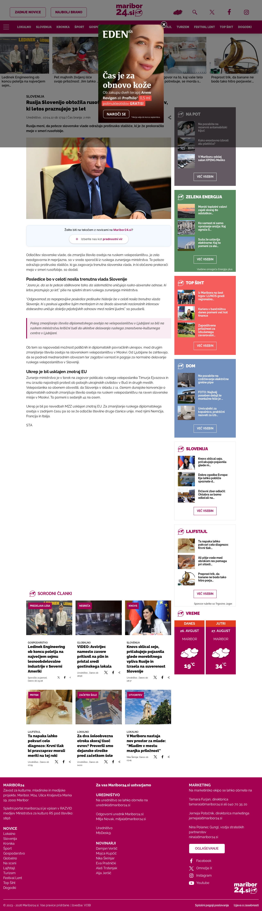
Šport (7, 848)
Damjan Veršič (106, 848)
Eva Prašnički (106, 863)
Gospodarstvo (14, 853)
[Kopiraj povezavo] (70, 679)
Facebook (203, 861)
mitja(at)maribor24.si (130, 819)
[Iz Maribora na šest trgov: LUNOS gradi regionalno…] (186, 297)
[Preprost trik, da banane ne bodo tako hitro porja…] (186, 578)
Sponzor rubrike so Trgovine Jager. (213, 603)
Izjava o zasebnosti (246, 905)
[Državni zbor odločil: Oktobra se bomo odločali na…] (186, 495)
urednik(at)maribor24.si (113, 805)
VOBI (87, 905)
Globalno (10, 858)
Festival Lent (12, 878)
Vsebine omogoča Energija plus (215, 269)
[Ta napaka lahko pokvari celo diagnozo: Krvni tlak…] (186, 545)
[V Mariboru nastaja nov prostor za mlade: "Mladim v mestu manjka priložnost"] (148, 707)
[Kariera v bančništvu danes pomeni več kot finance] (186, 313)
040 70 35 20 (237, 804)
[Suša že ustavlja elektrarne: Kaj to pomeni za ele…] (186, 244)
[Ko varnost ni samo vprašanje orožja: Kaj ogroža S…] (186, 227)
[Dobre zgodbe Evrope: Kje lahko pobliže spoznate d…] (186, 479)
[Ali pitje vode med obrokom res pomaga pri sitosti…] (186, 562)
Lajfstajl (9, 868)
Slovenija (10, 839)
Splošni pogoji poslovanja (212, 905)
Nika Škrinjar (105, 858)
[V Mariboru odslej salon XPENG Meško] (186, 161)
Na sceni (9, 863)
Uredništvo (104, 828)
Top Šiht (9, 883)
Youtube (202, 883)
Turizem (9, 873)
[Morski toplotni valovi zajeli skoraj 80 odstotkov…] (186, 211)
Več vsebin (205, 176)
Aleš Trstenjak (106, 868)
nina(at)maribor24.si (203, 837)
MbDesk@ (103, 833)
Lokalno (9, 834)
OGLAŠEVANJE (207, 848)
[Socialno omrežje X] (59, 679)
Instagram (204, 875)
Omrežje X (204, 868)
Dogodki (9, 888)
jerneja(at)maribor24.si (205, 818)
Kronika (9, 844)
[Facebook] (64, 679)
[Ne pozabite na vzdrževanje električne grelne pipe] (186, 380)
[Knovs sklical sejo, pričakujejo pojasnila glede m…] (186, 463)
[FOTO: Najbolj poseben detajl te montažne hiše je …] (186, 396)
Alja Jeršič (103, 873)
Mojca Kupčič (106, 853)
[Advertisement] (98, 475)
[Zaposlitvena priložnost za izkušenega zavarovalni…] (186, 330)
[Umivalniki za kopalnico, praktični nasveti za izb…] (186, 413)
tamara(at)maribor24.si (206, 804)
